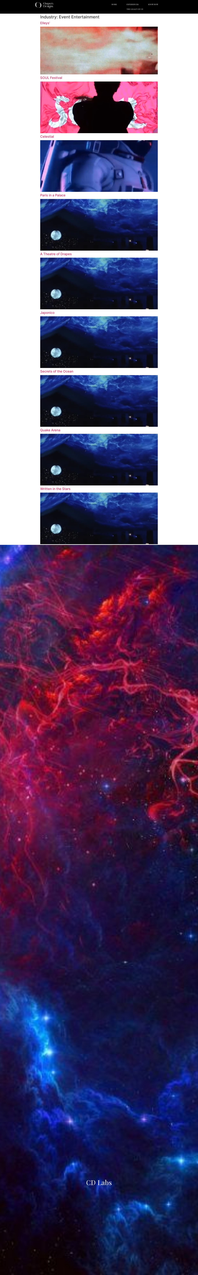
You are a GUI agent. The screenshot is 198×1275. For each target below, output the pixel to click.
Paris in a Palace (52, 195)
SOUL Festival (51, 78)
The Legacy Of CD (135, 9)
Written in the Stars (55, 489)
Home (114, 4)
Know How (153, 4)
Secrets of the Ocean (56, 371)
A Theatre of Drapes (56, 254)
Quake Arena (50, 430)
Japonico (47, 313)
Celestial (47, 137)
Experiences (133, 4)
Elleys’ (45, 23)
